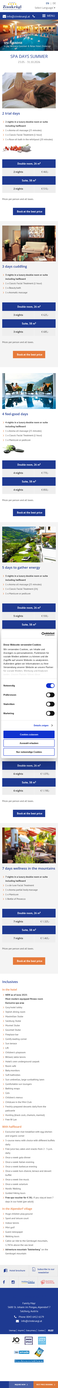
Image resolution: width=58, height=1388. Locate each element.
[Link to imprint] (50, 1330)
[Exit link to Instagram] (13, 1282)
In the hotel (9, 989)
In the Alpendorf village (17, 1208)
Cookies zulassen (29, 734)
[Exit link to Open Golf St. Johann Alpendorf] (42, 1341)
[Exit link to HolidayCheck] (28, 1282)
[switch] (50, 694)
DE (54, 3)
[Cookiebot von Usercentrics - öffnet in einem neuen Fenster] (42, 634)
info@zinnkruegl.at (18, 16)
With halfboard (11, 1126)
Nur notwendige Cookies (29, 752)
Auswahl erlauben (29, 743)
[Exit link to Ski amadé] (21, 1352)
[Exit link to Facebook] (4, 1282)
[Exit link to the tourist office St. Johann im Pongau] (15, 1340)
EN (47, 3)
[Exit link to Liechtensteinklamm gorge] (29, 1361)
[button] (29, 211)
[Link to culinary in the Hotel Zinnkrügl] (47, 1282)
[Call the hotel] (34, 16)
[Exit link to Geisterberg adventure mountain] (39, 1352)
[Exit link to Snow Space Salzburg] (28, 1341)
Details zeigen (41, 725)
